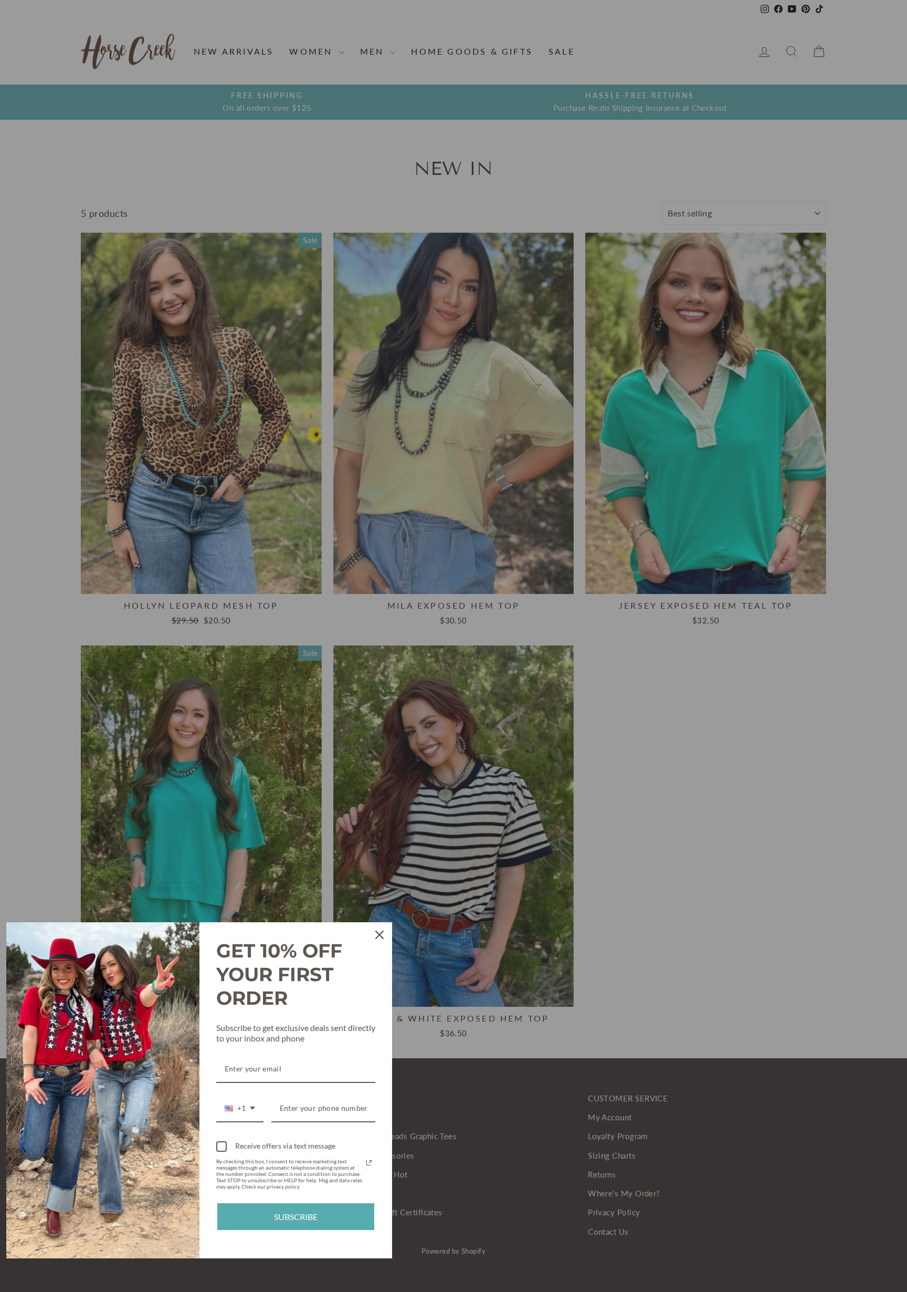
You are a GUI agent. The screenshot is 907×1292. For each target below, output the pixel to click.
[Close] (379, 934)
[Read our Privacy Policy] (369, 1162)
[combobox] (239, 1109)
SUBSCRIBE (296, 1217)
